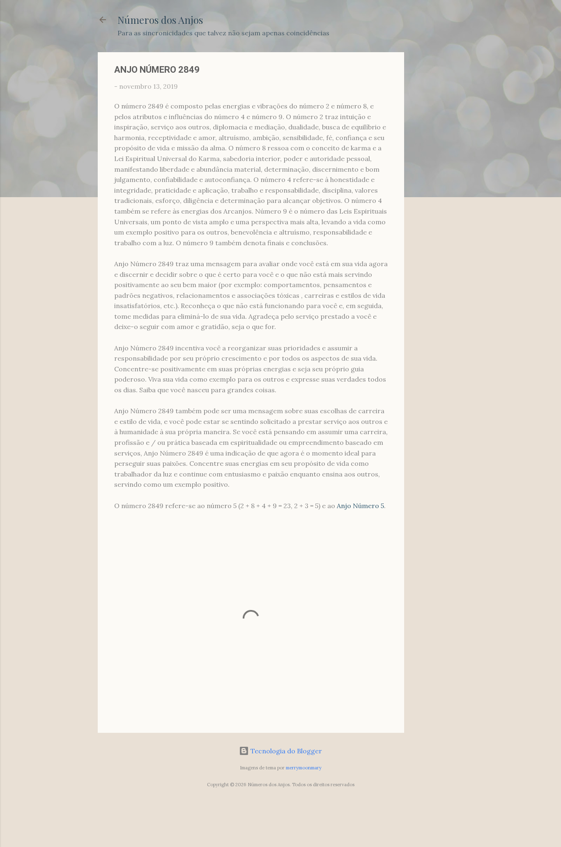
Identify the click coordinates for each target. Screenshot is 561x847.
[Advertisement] (437, 175)
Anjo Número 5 (360, 506)
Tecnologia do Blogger (285, 751)
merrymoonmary (304, 768)
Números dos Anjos (160, 19)
